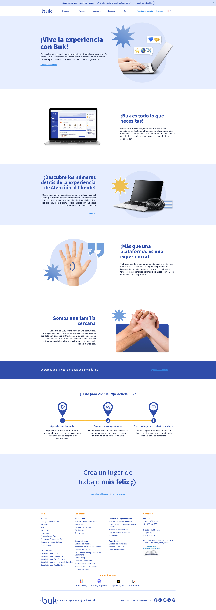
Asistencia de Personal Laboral (88, 547)
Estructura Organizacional (86, 521)
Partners (44, 524)
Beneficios (113, 541)
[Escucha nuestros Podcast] (174, 600)
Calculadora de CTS (49, 553)
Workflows (79, 530)
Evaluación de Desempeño (120, 521)
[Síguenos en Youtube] (164, 600)
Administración (81, 541)
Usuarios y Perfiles (83, 527)
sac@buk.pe (148, 532)
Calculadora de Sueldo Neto (52, 565)
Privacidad (44, 533)
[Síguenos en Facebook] (156, 600)
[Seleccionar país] (169, 11)
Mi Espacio (79, 524)
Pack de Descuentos (117, 550)
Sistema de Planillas (83, 544)
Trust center (45, 545)
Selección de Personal (118, 529)
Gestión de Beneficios (118, 544)
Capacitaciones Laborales (120, 532)
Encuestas (113, 535)
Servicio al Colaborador (85, 563)
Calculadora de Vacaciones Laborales (56, 562)
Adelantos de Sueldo (118, 547)
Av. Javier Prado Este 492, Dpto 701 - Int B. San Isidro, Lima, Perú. (158, 541)
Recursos (44, 530)
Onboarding (80, 558)
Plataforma (80, 518)
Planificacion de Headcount (86, 566)
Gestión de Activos (83, 550)
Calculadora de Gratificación (52, 559)
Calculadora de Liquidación (51, 556)
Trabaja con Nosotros (49, 521)
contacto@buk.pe (150, 521)
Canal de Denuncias (83, 561)
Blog (125, 11)
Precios (82, 11)
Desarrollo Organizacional (121, 518)
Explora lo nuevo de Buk (51, 542)
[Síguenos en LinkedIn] (160, 600)
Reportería (79, 533)
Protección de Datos (49, 536)
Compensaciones (82, 569)
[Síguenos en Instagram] (169, 600)
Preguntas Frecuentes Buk (51, 539)
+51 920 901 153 (150, 524)
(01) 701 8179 (149, 535)
